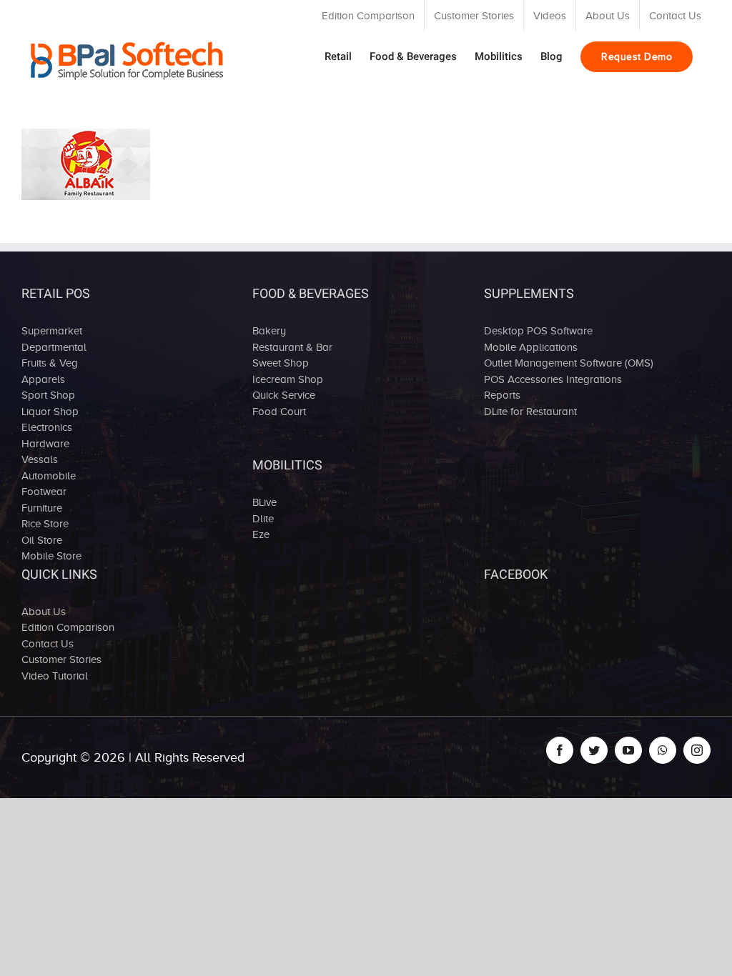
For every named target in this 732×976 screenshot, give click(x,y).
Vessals (39, 459)
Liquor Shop (50, 411)
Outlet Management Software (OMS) (568, 363)
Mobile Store (51, 556)
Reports (502, 395)
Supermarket (51, 331)
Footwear (43, 491)
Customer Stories (61, 659)
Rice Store (45, 523)
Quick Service (283, 395)
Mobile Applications (531, 347)
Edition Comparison (67, 627)
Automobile (48, 476)
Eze (260, 534)
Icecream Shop (287, 379)
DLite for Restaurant (530, 411)
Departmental (53, 347)
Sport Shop (48, 395)
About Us (43, 611)
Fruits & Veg (49, 363)
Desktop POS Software (538, 331)
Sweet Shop (280, 363)
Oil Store (41, 540)
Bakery (269, 331)
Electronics (46, 427)
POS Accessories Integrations (553, 379)
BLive (264, 502)
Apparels (43, 379)
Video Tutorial (54, 676)
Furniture (41, 508)
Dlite (263, 518)
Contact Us (47, 643)
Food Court (279, 411)
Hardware (45, 443)
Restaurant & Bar (292, 347)
